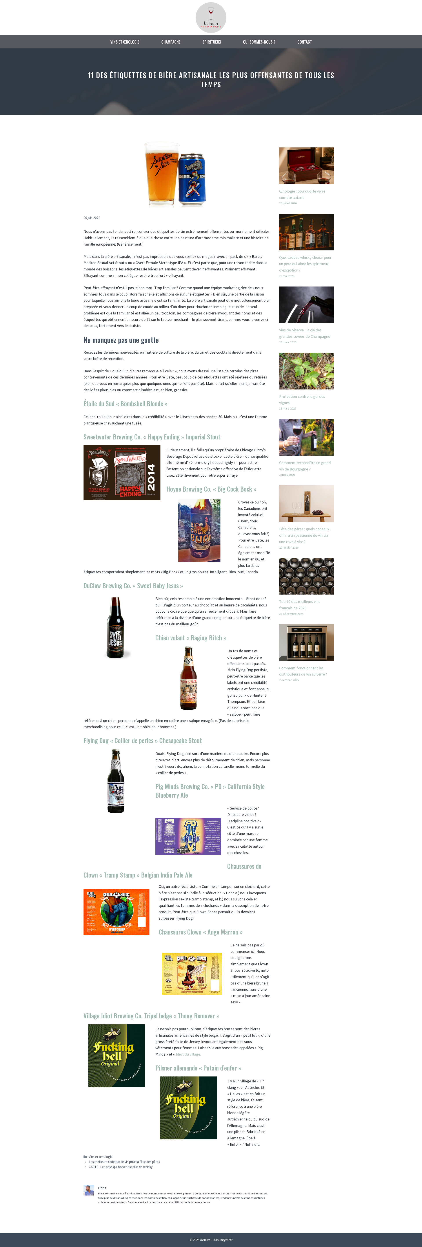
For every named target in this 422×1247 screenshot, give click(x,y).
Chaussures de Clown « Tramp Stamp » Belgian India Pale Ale (172, 870)
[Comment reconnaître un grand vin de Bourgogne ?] (306, 452)
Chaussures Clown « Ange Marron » (201, 931)
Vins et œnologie (124, 42)
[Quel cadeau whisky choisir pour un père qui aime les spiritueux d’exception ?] (306, 247)
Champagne (170, 42)
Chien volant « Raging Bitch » (190, 637)
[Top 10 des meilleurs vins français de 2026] (306, 591)
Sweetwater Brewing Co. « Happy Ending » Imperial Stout (152, 436)
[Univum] (211, 17)
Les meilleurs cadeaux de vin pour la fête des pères (124, 1162)
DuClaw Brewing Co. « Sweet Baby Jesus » (133, 585)
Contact (304, 42)
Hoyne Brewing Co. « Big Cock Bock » (211, 488)
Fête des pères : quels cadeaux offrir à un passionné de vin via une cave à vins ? (304, 535)
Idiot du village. (188, 1054)
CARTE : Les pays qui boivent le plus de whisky (121, 1167)
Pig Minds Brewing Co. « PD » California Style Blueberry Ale (210, 790)
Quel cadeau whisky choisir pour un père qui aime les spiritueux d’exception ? (305, 264)
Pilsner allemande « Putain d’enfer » (198, 1067)
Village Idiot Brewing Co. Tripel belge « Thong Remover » (151, 1015)
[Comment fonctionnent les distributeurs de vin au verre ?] (306, 657)
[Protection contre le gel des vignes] (306, 386)
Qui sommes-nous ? (259, 42)
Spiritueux (211, 42)
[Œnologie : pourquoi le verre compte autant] (306, 180)
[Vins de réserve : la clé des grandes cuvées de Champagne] (306, 319)
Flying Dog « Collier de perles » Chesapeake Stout (143, 740)
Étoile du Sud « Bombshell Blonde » (125, 403)
